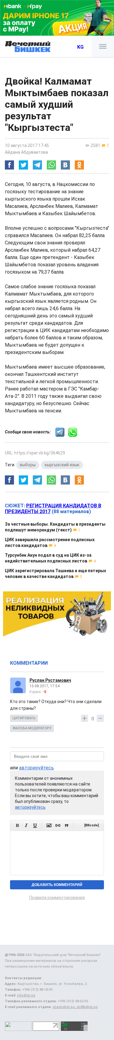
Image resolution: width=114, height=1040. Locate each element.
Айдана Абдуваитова (26, 152)
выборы (28, 464)
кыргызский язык (62, 464)
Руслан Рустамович (50, 680)
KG (80, 47)
